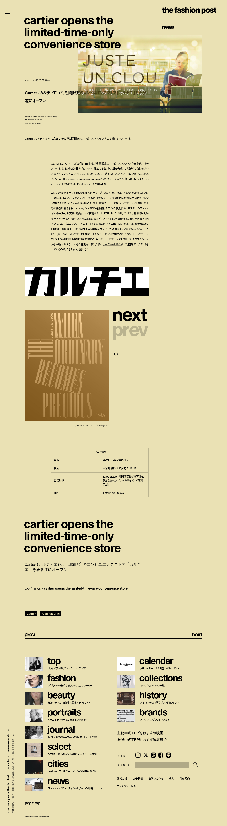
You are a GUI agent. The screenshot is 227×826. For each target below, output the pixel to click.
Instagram (138, 755)
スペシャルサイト (113, 244)
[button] (131, 313)
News (168, 26)
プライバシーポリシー (128, 786)
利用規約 (184, 778)
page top (32, 803)
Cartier (31, 614)
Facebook (160, 755)
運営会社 (122, 778)
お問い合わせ (156, 778)
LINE (168, 755)
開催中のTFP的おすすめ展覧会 (142, 739)
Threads (153, 755)
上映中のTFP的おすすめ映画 (140, 733)
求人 (171, 778)
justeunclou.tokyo (113, 493)
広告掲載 (138, 778)
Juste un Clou (51, 614)
